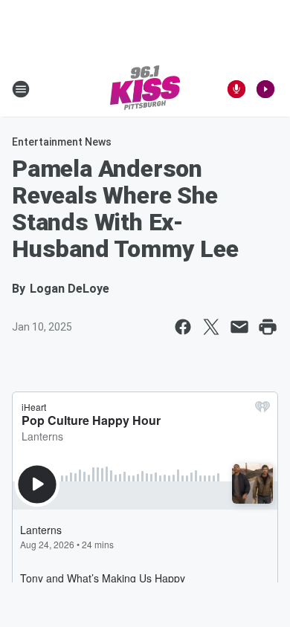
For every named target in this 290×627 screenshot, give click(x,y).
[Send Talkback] (236, 89)
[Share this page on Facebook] (183, 326)
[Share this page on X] (211, 326)
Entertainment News (62, 142)
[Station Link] (145, 89)
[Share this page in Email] (239, 326)
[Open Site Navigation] (21, 89)
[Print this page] (267, 326)
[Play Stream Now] (265, 89)
